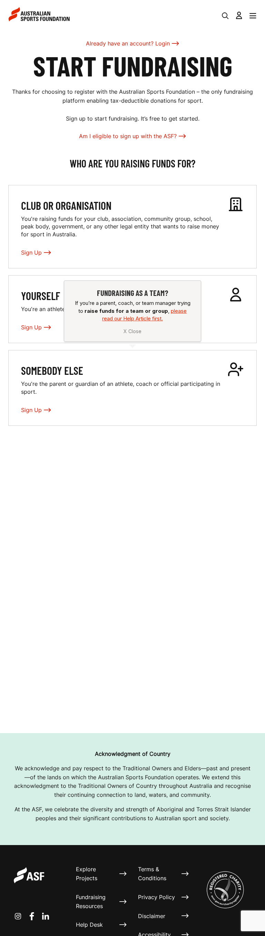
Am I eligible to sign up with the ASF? (128, 136)
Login (162, 43)
